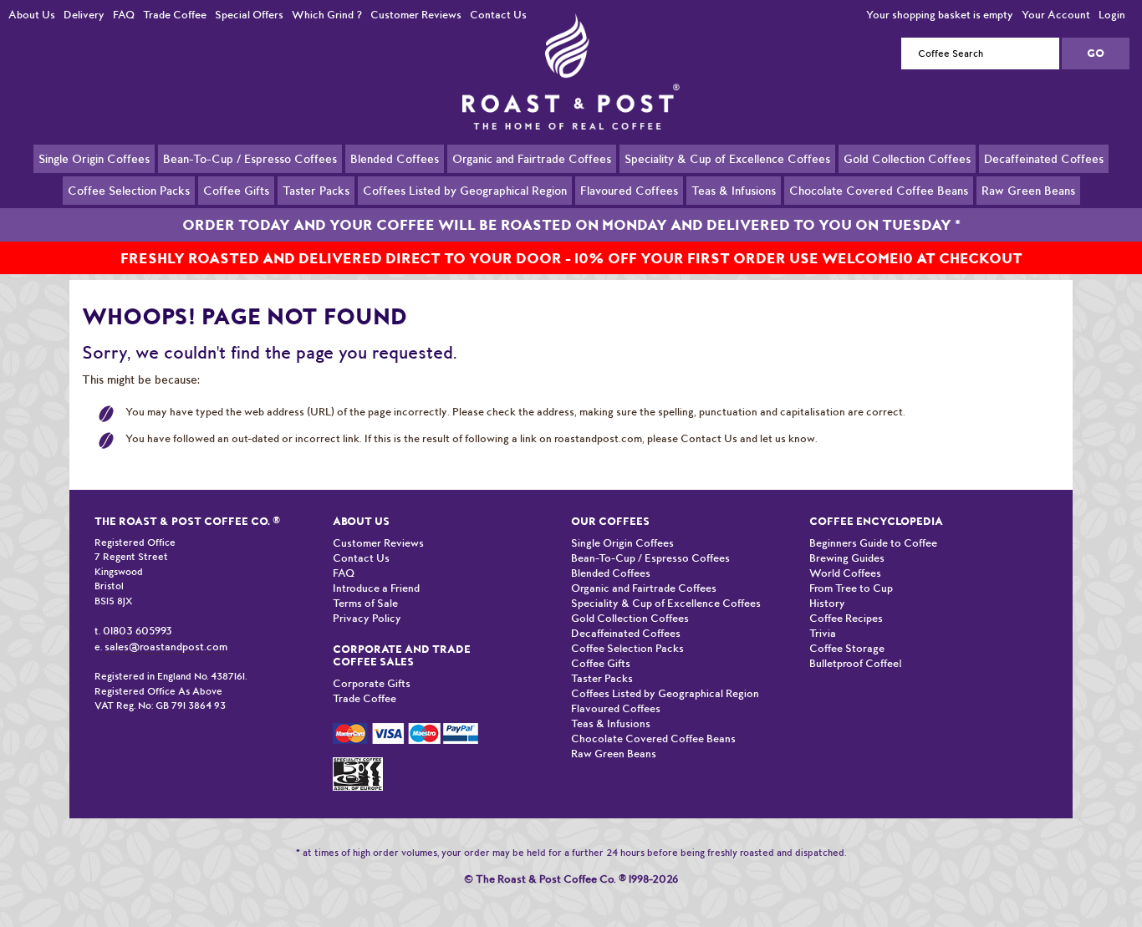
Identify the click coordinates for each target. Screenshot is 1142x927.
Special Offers (249, 14)
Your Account (1056, 14)
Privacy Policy (367, 618)
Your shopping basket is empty (939, 14)
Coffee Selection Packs (129, 190)
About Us (31, 14)
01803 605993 (137, 630)
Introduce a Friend (376, 588)
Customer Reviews (415, 14)
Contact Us (498, 14)
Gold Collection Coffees (907, 159)
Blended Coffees (394, 159)
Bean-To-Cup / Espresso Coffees (250, 159)
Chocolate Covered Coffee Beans (878, 190)
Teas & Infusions (733, 190)
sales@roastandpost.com (166, 646)
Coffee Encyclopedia (876, 521)
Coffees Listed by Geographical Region (465, 190)
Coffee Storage (847, 648)
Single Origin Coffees (94, 159)
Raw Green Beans (1028, 190)
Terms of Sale (365, 603)
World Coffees (845, 573)
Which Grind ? (327, 14)
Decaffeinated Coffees (1044, 159)
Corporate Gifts (371, 683)
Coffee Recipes (846, 618)
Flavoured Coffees (629, 190)
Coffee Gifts (236, 190)
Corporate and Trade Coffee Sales (402, 655)
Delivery (84, 14)
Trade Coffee (174, 14)
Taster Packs (316, 190)
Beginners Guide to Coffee (873, 543)
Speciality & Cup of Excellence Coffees (727, 159)
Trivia (822, 633)
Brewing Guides (847, 558)
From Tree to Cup (851, 588)
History (827, 603)
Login (1112, 14)
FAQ (124, 14)
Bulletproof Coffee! (855, 663)
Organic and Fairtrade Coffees (531, 159)
